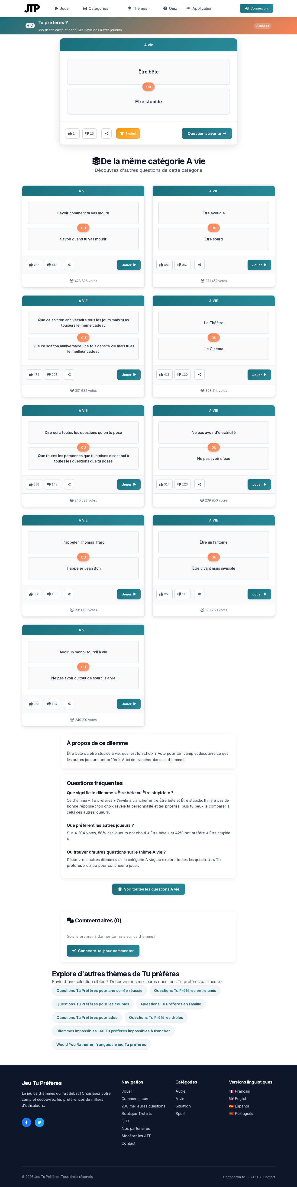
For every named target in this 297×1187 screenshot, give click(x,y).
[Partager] (69, 265)
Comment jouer (135, 1098)
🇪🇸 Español (239, 1106)
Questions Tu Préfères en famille (171, 1004)
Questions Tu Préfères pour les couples (92, 1004)
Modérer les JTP (137, 1136)
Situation (183, 1106)
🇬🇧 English (238, 1098)
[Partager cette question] (106, 133)
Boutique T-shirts (137, 1113)
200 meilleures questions (143, 1106)
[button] (148, 72)
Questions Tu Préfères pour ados (86, 1017)
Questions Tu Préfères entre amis (185, 990)
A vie (179, 1098)
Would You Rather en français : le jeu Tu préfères (101, 1044)
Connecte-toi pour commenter (106, 950)
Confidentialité (234, 1177)
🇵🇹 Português (241, 1113)
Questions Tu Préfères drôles (156, 1017)
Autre (180, 1091)
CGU (254, 1177)
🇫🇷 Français (239, 1091)
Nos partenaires (136, 1128)
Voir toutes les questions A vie (151, 889)
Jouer (65, 8)
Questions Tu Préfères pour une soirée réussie (99, 990)
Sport (180, 1113)
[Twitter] (39, 1122)
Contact (128, 1143)
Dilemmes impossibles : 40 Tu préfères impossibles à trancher (113, 1031)
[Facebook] (26, 1122)
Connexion (259, 8)
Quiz (173, 8)
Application (202, 8)
